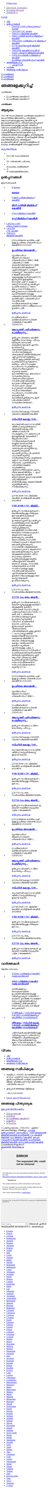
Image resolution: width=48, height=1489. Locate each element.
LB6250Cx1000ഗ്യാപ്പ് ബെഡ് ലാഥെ (16, 225)
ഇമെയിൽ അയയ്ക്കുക (12, 1147)
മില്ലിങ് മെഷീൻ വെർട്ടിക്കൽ (15, 1135)
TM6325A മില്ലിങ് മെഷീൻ (24, 34)
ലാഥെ (15, 192)
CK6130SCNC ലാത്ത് (12, 229)
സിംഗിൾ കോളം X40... (25, 419)
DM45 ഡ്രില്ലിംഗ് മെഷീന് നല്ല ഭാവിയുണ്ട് (25, 982)
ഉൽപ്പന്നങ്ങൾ (13, 24)
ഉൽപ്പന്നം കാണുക (21, 313)
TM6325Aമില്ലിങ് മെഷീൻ (14, 234)
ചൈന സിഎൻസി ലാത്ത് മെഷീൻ (20, 1138)
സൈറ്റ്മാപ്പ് (22, 1132)
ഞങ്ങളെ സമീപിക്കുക (17, 70)
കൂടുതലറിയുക (9, 149)
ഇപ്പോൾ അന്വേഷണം (12, 1109)
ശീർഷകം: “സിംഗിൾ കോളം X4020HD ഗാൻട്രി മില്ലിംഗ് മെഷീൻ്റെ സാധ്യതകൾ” (25, 1025)
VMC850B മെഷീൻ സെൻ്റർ (25, 50)
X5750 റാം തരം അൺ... (25, 597)
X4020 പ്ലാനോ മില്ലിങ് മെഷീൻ (28, 53)
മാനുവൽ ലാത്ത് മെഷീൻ (30, 1142)
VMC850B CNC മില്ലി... (25, 505)
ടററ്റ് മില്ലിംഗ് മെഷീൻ (24, 218)
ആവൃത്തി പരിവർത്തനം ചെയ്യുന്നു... (26, 331)
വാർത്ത (10, 67)
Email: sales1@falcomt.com (18, 1098)
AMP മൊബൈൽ (37, 1132)
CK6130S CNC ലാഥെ (22, 31)
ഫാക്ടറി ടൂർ (17, 65)
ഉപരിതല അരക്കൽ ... (24, 250)
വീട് (8, 22)
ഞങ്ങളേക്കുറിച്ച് (14, 62)
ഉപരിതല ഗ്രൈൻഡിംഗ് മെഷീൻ (28, 60)
